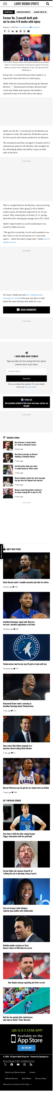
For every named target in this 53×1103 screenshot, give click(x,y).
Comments (36, 27)
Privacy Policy (30, 387)
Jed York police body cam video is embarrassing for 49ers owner (26, 467)
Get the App (26, 1047)
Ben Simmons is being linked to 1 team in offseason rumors (25, 443)
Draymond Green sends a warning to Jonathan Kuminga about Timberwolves (18, 704)
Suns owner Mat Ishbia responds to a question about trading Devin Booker (17, 747)
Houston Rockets (24, 12)
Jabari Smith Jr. (41, 12)
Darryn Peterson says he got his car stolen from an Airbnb (26, 787)
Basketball (9, 12)
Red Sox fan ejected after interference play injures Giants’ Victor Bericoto (18, 1018)
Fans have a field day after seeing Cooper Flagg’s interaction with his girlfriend (19, 835)
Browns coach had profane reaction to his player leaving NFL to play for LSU (28, 491)
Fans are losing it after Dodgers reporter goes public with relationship (18, 909)
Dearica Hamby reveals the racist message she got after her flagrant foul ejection (30, 479)
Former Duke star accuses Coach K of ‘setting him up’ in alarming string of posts (19, 872)
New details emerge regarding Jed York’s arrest (26, 982)
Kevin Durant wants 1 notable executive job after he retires (26, 582)
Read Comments (28, 309)
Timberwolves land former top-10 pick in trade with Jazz (25, 664)
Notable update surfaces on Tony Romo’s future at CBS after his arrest (17, 946)
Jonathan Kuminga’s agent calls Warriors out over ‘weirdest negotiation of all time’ (19, 623)
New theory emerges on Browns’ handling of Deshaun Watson (26, 455)
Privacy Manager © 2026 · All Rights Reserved (18, 1061)
